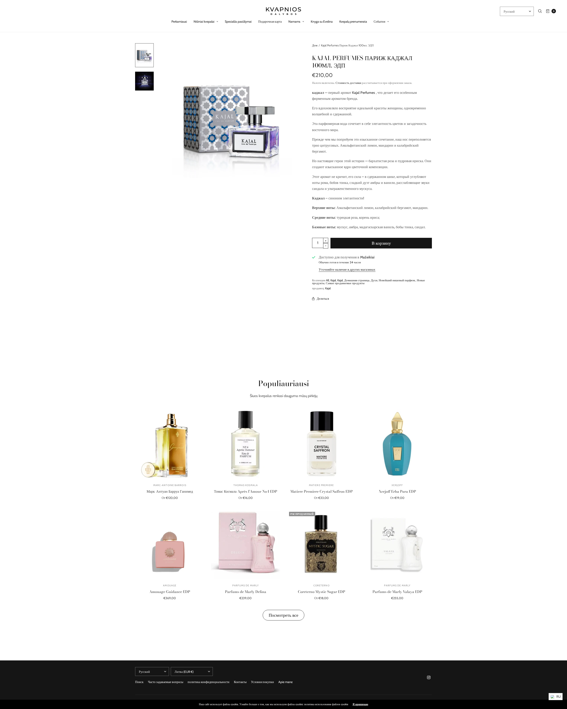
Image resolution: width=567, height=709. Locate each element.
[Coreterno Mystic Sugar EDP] (321, 544)
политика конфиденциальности (208, 682)
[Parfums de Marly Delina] (245, 544)
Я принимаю (360, 704)
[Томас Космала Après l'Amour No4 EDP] (245, 444)
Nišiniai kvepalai (204, 22)
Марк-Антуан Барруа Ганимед (170, 491)
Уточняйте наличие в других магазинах (347, 270)
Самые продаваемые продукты (345, 283)
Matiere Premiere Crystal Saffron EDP (321, 491)
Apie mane (285, 682)
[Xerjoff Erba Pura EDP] (397, 444)
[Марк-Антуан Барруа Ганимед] (169, 444)
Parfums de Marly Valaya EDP (397, 591)
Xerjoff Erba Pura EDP (397, 491)
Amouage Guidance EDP (169, 591)
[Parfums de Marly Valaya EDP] (397, 544)
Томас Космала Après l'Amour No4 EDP (245, 491)
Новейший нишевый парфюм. (397, 280)
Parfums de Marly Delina (245, 591)
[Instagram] (429, 677)
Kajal (333, 280)
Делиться (323, 299)
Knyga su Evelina (322, 22)
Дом (314, 45)
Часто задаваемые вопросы (165, 682)
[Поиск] (540, 11)
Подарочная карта (270, 22)
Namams (294, 22)
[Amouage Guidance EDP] (169, 544)
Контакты (240, 682)
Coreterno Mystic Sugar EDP (321, 591)
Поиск (139, 682)
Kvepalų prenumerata (353, 22)
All (327, 280)
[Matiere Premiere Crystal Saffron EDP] (321, 444)
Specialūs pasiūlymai (238, 22)
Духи (374, 280)
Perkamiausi (179, 22)
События (379, 22)
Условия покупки (262, 682)
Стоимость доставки (348, 83)
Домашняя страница (356, 280)
